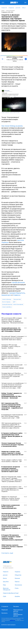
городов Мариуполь (17, 293)
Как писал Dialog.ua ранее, (12, 126)
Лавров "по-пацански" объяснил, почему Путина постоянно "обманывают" (10, 498)
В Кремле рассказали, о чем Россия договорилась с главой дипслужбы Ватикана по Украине (12, 489)
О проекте (4, 606)
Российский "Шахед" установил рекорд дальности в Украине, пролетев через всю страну (12, 338)
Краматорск (6, 295)
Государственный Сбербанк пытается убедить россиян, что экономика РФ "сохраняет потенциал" (12, 375)
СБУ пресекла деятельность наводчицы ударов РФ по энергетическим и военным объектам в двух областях (11, 425)
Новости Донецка (6, 299)
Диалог (3, 10)
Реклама (16, 606)
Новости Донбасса (7, 307)
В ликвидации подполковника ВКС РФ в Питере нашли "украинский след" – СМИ (12, 416)
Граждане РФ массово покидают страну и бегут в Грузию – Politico (10, 346)
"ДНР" (14, 301)
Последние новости (11, 314)
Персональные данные (18, 610)
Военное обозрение (10, 10)
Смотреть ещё (7, 553)
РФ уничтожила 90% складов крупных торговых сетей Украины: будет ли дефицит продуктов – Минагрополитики (12, 320)
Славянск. (17, 295)
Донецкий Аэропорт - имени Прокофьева (12, 304)
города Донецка (18, 282)
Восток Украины (6, 301)
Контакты (4, 613)
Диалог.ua (12, 620)
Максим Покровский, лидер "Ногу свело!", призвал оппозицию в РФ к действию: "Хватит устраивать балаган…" (11, 479)
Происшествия (17, 299)
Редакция (4, 610)
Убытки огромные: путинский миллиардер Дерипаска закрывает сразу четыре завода (12, 366)
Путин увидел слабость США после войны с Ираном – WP (11, 460)
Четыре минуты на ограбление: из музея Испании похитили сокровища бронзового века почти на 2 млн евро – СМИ (12, 385)
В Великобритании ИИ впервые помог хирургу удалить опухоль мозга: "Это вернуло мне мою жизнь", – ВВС (11, 356)
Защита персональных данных (17, 614)
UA (25, 2)
